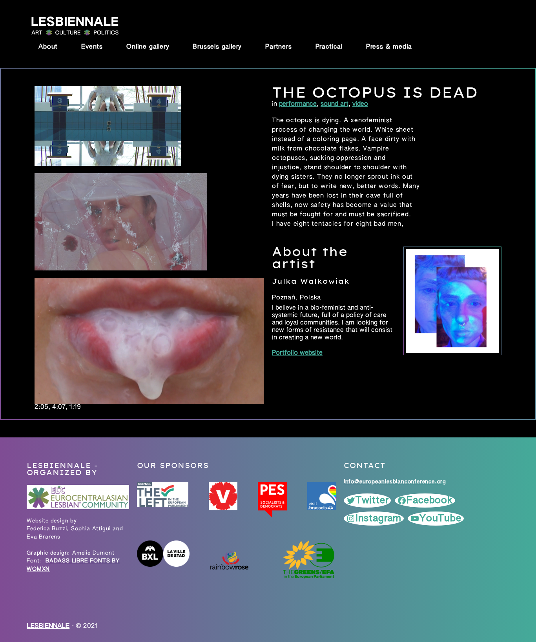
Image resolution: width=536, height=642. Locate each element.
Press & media (389, 47)
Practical (329, 47)
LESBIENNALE (48, 626)
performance (298, 104)
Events (92, 47)
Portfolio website (297, 353)
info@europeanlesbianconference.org (395, 481)
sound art (334, 104)
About (48, 47)
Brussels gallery (217, 47)
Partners (278, 47)
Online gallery (147, 47)
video (360, 104)
